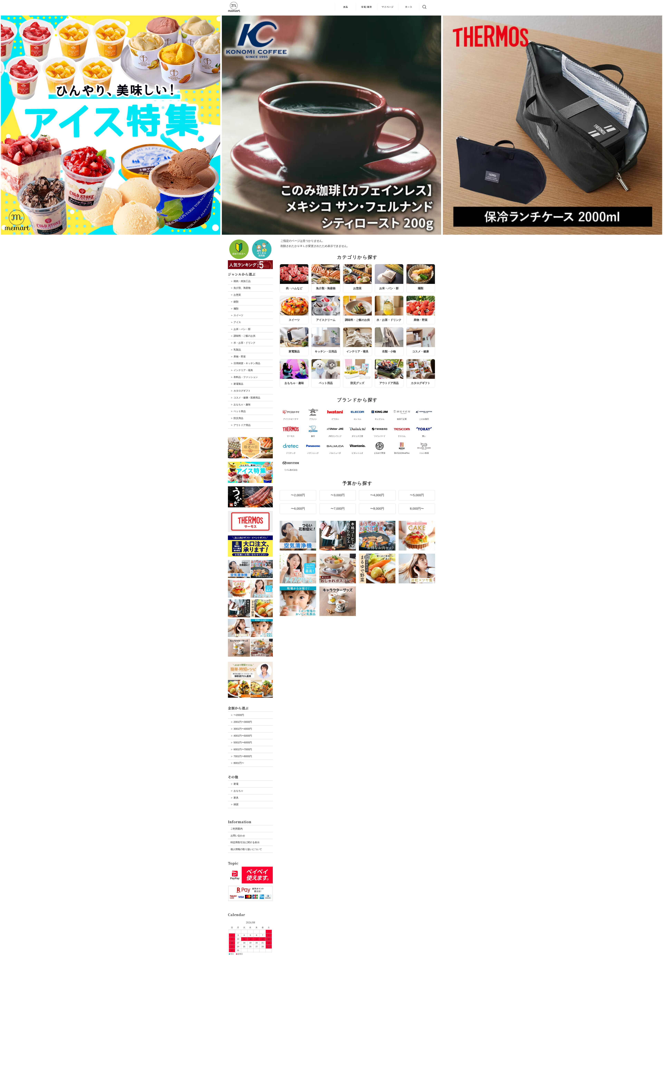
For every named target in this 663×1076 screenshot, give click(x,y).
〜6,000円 (298, 508)
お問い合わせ (237, 835)
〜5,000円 (417, 495)
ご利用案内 (236, 828)
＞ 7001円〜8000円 (241, 756)
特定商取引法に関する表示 (245, 842)
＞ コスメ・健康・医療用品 (245, 397)
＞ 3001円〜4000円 (241, 728)
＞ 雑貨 (234, 804)
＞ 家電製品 (236, 383)
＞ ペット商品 (238, 411)
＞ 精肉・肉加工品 (240, 281)
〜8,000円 (377, 508)
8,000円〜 (417, 508)
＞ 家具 (234, 797)
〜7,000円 (338, 508)
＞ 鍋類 (234, 301)
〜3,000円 (338, 495)
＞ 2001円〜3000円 (241, 721)
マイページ (388, 6)
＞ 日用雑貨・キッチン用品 (245, 363)
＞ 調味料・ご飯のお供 (242, 335)
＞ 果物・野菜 (238, 356)
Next (658, 125)
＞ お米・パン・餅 (240, 329)
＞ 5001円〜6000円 (241, 742)
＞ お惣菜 (235, 294)
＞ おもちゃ (236, 790)
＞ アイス (235, 322)
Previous (4, 125)
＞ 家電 (234, 783)
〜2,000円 (298, 495)
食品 (345, 6)
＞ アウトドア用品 (240, 425)
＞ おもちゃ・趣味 (240, 404)
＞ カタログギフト (240, 390)
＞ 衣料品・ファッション (244, 377)
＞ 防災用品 (236, 418)
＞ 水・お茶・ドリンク (242, 342)
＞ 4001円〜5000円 (241, 735)
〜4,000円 (377, 495)
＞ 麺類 (234, 308)
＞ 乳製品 (235, 349)
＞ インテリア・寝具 (241, 370)
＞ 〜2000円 (237, 715)
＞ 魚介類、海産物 (240, 287)
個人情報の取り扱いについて (246, 849)
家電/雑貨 (366, 6)
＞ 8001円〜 (237, 763)
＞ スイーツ (236, 315)
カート (408, 6)
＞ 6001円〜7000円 (241, 749)
